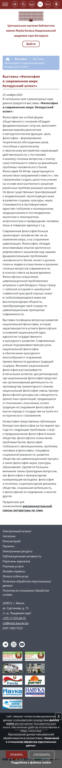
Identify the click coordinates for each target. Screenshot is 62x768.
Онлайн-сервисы (14, 571)
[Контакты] (56, 4)
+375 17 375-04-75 (14, 618)
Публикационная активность (22, 556)
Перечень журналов (16, 561)
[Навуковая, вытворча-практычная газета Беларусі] (35, 692)
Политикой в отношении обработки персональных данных (32, 742)
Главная (7, 59)
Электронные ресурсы (17, 551)
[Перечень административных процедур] (35, 668)
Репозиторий (11, 541)
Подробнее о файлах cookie (31, 762)
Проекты (8, 546)
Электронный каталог (17, 531)
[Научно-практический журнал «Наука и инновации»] (12, 692)
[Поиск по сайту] (23, 4)
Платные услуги (13, 566)
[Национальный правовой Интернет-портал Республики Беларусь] (12, 680)
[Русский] (40, 4)
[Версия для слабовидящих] (32, 4)
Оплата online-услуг (16, 576)
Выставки (21, 59)
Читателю (9, 536)
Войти (31, 44)
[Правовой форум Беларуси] (12, 704)
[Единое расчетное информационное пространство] (35, 680)
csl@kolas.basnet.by (16, 623)
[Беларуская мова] (48, 4)
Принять (16, 755)
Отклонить (41, 755)
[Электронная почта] (15, 4)
